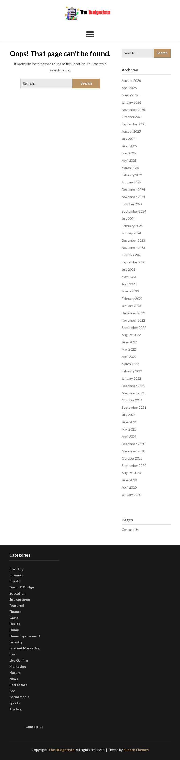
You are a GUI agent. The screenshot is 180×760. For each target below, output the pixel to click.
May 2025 (129, 153)
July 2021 (128, 415)
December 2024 (133, 189)
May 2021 (129, 429)
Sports (14, 703)
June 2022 (129, 342)
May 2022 (129, 349)
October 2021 (132, 400)
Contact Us (130, 530)
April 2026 (129, 88)
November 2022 (133, 320)
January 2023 (131, 306)
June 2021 (129, 422)
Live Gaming (18, 660)
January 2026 (131, 102)
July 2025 (128, 139)
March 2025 (130, 168)
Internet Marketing (24, 648)
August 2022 (131, 335)
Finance (15, 612)
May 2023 (129, 277)
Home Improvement (24, 636)
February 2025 (132, 175)
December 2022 (133, 313)
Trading (15, 709)
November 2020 (133, 451)
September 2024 (134, 211)
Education (17, 593)
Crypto (14, 581)
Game (14, 618)
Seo (12, 691)
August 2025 (131, 131)
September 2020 (134, 466)
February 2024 (132, 226)
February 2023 (132, 298)
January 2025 (131, 182)
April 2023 (129, 284)
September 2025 (134, 124)
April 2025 (129, 160)
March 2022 (130, 364)
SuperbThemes (136, 750)
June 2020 (129, 480)
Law (12, 654)
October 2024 (132, 204)
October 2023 (132, 255)
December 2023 (133, 240)
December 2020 (133, 444)
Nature (15, 672)
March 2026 (130, 95)
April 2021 (129, 436)
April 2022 (129, 357)
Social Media (19, 697)
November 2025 (133, 110)
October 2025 (132, 117)
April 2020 (129, 487)
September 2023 (134, 262)
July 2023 (128, 269)
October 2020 (132, 458)
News (13, 679)
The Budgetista (61, 750)
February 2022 (132, 371)
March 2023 (130, 291)
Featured (16, 605)
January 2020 (131, 495)
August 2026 (131, 80)
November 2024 (133, 197)
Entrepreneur (19, 599)
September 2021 (134, 407)
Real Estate (18, 685)
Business (16, 575)
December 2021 (133, 386)
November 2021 (133, 393)
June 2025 (129, 146)
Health (14, 624)
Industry (15, 642)
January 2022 (131, 378)
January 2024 (131, 233)
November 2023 (133, 248)
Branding (16, 569)
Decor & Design (21, 587)
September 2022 (134, 327)
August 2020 (131, 473)
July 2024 (128, 219)
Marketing (17, 666)
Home (14, 630)
